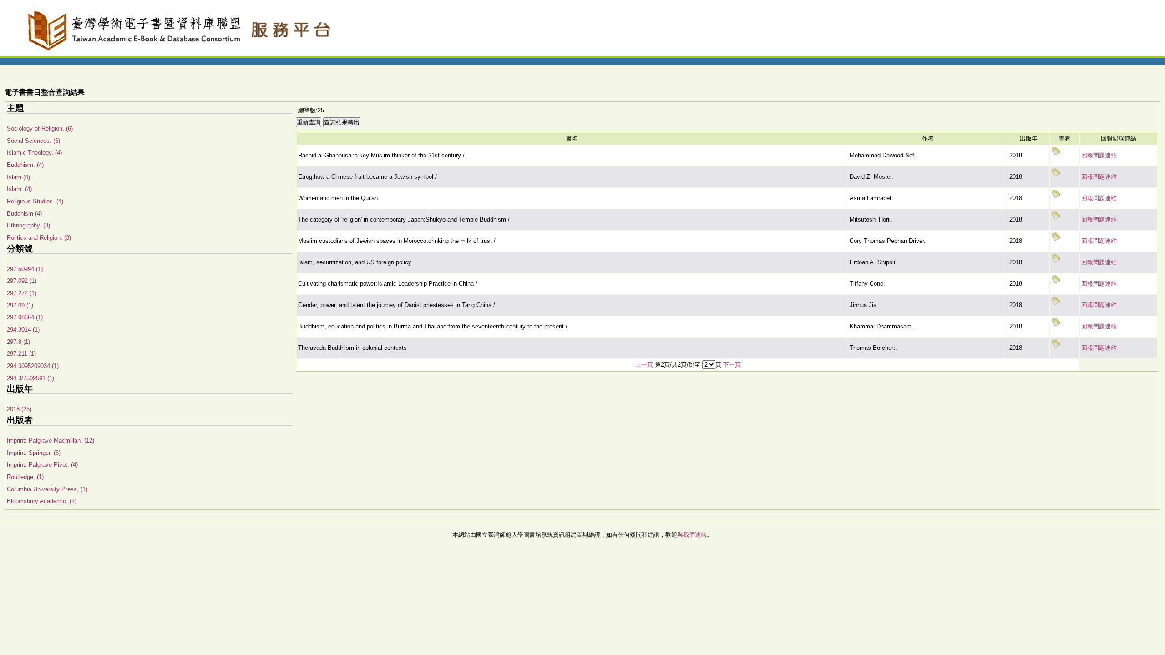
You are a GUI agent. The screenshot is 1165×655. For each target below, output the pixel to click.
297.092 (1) (21, 280)
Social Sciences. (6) (33, 140)
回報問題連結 (1099, 155)
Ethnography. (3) (28, 225)
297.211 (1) (21, 353)
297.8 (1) (18, 341)
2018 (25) (19, 409)
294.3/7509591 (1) (30, 378)
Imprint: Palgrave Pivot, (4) (42, 464)
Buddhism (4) (24, 213)
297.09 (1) (20, 305)
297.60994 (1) (25, 269)
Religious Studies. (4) (35, 201)
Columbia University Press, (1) (47, 489)
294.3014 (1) (23, 329)
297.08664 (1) (25, 317)
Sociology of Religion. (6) (40, 128)
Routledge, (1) (25, 477)
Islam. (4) (19, 189)
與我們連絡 (692, 534)
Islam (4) (18, 177)
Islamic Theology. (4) (34, 152)
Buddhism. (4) (25, 164)
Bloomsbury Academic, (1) (41, 501)
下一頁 (732, 364)
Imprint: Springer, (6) (34, 452)
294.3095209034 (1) (33, 366)
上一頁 (644, 364)
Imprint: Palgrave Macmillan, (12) (50, 440)
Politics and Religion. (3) (39, 237)
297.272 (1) (21, 293)
